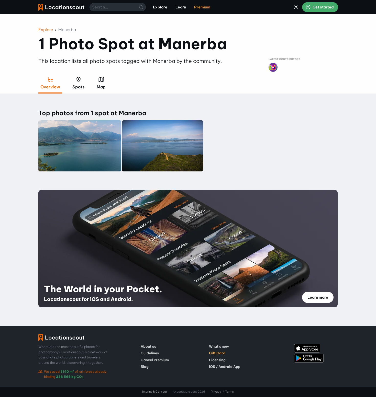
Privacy (216, 391)
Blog (145, 366)
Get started (323, 7)
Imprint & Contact (154, 391)
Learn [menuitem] (180, 7)
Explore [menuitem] (160, 7)
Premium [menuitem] (202, 7)
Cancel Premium (155, 360)
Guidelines (150, 353)
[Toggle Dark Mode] (296, 7)
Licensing (217, 360)
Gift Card (217, 353)
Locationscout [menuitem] (61, 7)
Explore (45, 29)
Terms (229, 391)
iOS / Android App (224, 366)
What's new (219, 346)
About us (148, 346)
